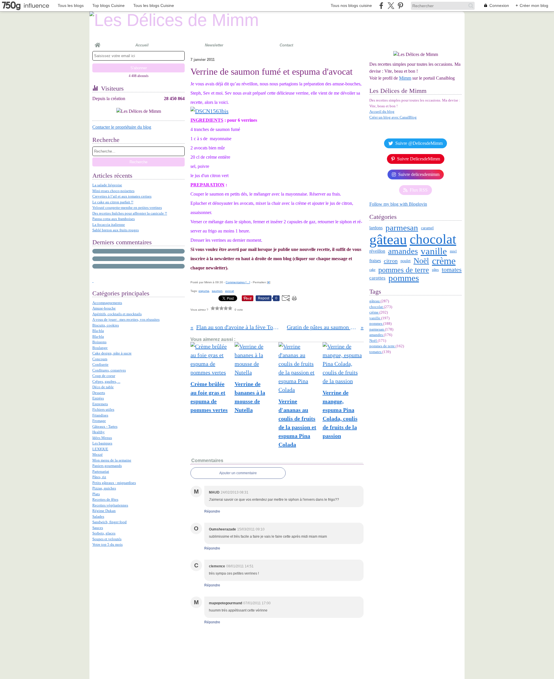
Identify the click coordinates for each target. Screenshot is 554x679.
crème (444, 261)
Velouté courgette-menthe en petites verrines (127, 207)
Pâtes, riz (99, 477)
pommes (403, 277)
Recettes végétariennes (110, 505)
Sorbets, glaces (103, 533)
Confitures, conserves (109, 370)
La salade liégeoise (107, 185)
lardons (376, 228)
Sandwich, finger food (109, 522)
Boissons (99, 342)
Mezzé (97, 454)
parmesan (401, 228)
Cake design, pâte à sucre (112, 353)
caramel (427, 228)
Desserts (98, 393)
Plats (96, 494)
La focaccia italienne (108, 224)
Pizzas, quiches (104, 488)
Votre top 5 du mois (107, 544)
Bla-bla (98, 331)
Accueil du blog (381, 111)
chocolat (433, 239)
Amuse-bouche (104, 308)
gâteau (388, 239)
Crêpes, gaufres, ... (106, 381)
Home (97, 43)
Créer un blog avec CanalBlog (393, 117)
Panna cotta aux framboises (113, 219)
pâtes (435, 269)
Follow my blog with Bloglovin (398, 204)
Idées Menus (102, 438)
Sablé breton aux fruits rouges (115, 230)
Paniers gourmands (107, 466)
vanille (434, 251)
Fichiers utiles (103, 409)
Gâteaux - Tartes (104, 426)
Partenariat (100, 471)
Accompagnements (107, 303)
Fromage (99, 421)
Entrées (98, 398)
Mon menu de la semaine (111, 460)
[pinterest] (400, 5)
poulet (405, 261)
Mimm (405, 78)
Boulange (100, 348)
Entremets (100, 404)
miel (453, 251)
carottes (377, 277)
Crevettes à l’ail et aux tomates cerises (121, 196)
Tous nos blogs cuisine (351, 5)
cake (372, 269)
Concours (99, 359)
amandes (403, 251)
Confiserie (100, 364)
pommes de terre (403, 269)
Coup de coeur (103, 376)
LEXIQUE (100, 449)
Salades (98, 516)
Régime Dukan (104, 511)
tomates (452, 270)
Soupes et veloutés (106, 539)
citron (391, 261)
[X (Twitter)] (390, 5)
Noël (421, 261)
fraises (375, 260)
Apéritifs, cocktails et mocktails (117, 314)
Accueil (142, 45)
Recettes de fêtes (105, 499)
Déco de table (103, 387)
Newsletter (214, 45)
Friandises (100, 415)
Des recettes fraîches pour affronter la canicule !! (129, 213)
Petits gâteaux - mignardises (114, 483)
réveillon (377, 251)
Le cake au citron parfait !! (112, 202)
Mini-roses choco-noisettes (113, 191)
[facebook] (381, 5)
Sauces (97, 528)
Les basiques (102, 443)
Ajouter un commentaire (238, 473)
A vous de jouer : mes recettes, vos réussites (126, 319)
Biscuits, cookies (105, 325)
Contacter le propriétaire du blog (121, 127)
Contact (286, 45)
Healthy (98, 432)
